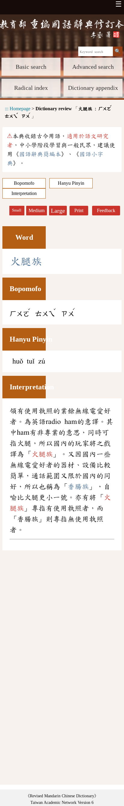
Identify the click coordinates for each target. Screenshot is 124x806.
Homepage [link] (20, 108)
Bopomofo (24, 183)
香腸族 (78, 486)
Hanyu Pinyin (71, 183)
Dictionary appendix (93, 87)
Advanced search (93, 66)
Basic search (31, 66)
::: (6, 108)
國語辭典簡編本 (40, 154)
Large (58, 210)
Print (78, 210)
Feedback (106, 210)
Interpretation (24, 193)
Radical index (31, 87)
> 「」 (58, 111)
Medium (37, 210)
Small (16, 210)
